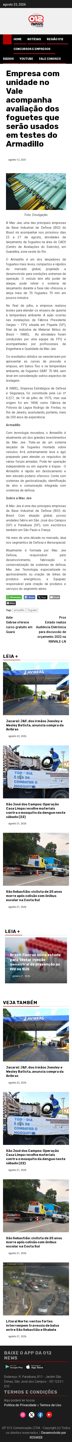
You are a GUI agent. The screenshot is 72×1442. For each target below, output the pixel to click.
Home (18, 39)
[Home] (7, 39)
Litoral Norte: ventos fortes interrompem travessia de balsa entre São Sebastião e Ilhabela (32, 1325)
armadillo (19, 610)
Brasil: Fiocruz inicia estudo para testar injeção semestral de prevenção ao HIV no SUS (35, 962)
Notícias (34, 39)
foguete (32, 610)
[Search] (66, 39)
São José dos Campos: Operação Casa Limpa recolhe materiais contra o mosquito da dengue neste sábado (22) (35, 810)
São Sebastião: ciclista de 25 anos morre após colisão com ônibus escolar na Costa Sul (34, 896)
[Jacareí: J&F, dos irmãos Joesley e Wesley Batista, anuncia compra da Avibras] (36, 688)
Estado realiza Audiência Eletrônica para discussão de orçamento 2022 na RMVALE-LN (51, 629)
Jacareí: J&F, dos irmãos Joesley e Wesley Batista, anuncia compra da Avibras (35, 725)
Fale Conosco (50, 59)
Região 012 (55, 39)
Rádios (8, 59)
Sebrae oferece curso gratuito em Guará (19, 625)
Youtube (26, 59)
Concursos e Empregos (32, 49)
